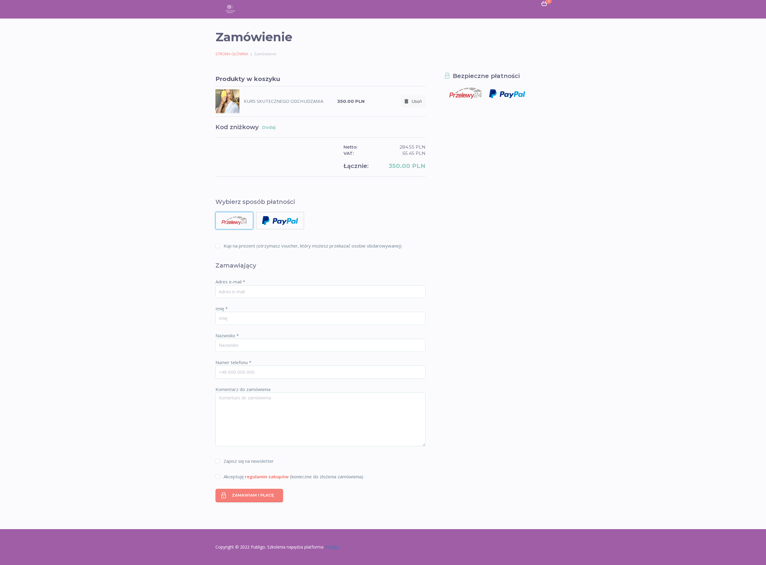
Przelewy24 (234, 220)
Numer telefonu (233, 362)
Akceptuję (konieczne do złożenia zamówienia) (293, 477)
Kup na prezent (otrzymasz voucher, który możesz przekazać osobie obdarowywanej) (313, 246)
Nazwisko (227, 335)
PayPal (280, 220)
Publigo (332, 547)
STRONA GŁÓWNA (231, 53)
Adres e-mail (230, 282)
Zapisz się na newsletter (249, 461)
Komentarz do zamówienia (242, 389)
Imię (221, 308)
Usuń (415, 101)
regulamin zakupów (267, 477)
